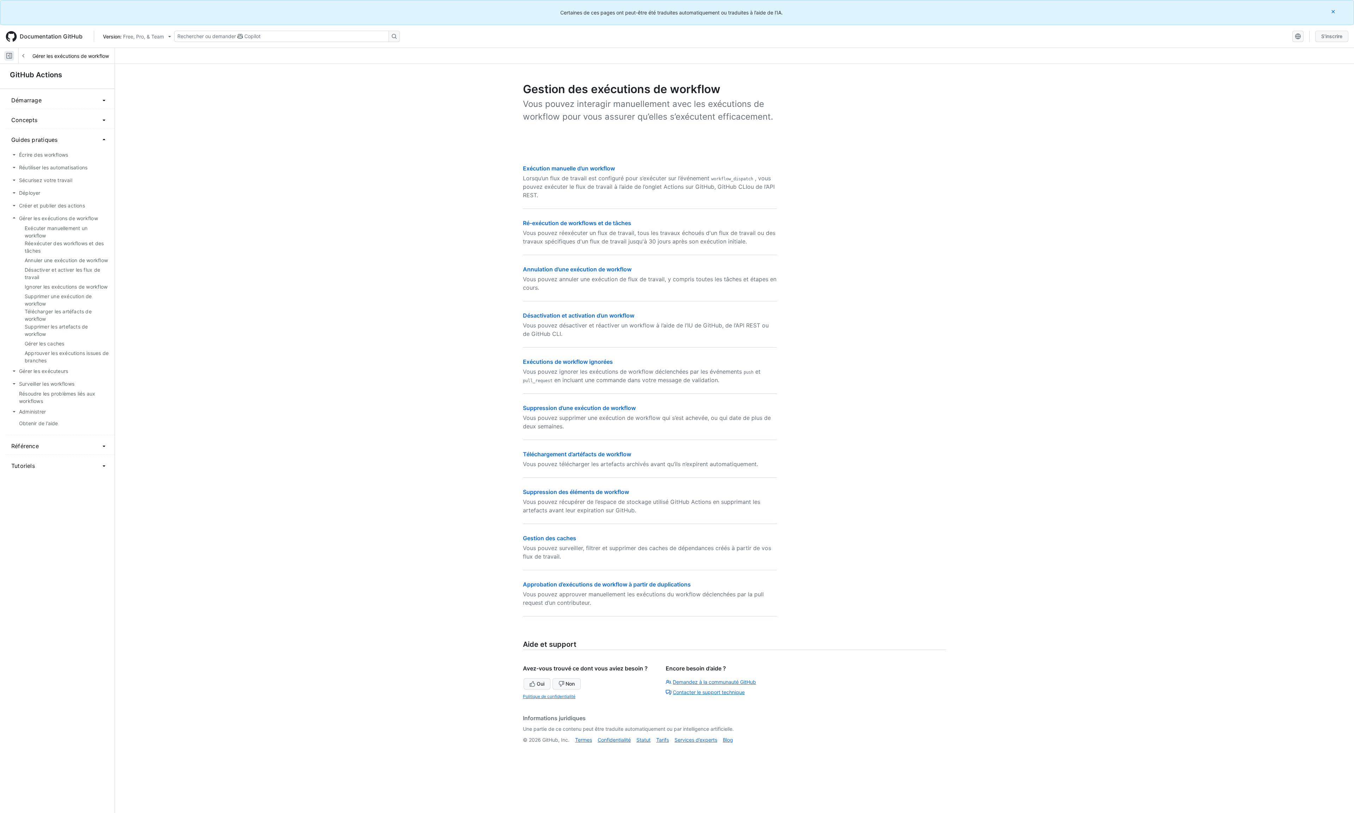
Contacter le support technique (709, 692)
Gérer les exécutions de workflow (70, 56)
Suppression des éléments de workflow (576, 491)
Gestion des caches (549, 538)
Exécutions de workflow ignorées (568, 361)
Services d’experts (696, 740)
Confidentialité (614, 740)
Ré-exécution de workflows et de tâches (577, 223)
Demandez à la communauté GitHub (714, 682)
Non (570, 684)
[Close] (1334, 11)
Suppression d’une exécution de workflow (579, 407)
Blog (728, 740)
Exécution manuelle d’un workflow (569, 168)
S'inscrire (1331, 36)
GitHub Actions (36, 75)
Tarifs (662, 740)
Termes (583, 740)
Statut (643, 740)
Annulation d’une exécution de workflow (577, 269)
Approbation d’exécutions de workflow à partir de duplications (607, 584)
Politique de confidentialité (549, 696)
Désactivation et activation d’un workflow (578, 315)
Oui (540, 684)
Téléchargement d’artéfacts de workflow (577, 454)
